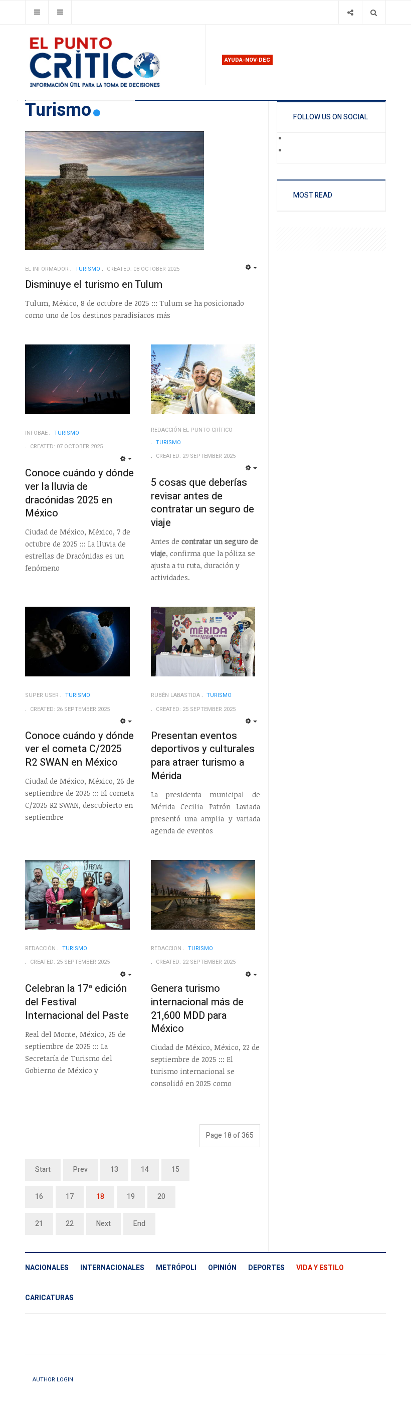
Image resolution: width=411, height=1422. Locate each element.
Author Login (53, 1379)
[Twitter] (293, 150)
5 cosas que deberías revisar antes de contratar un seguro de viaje (202, 502)
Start (43, 1169)
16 (39, 1196)
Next (103, 1223)
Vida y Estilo (320, 1268)
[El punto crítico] (111, 62)
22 (70, 1223)
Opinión (222, 1268)
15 (175, 1169)
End (139, 1223)
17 (70, 1196)
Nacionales (47, 1268)
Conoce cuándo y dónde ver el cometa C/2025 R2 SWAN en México (79, 749)
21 (39, 1223)
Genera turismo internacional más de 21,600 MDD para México (197, 1008)
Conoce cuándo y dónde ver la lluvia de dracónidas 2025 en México (79, 493)
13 (114, 1169)
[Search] (373, 12)
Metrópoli (176, 1268)
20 (161, 1196)
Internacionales (112, 1268)
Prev (80, 1169)
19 (131, 1196)
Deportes (266, 1268)
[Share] (350, 12)
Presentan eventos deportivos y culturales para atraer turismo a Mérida (203, 756)
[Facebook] (293, 138)
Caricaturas (49, 1298)
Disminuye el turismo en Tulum (93, 284)
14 (145, 1169)
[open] (37, 12)
